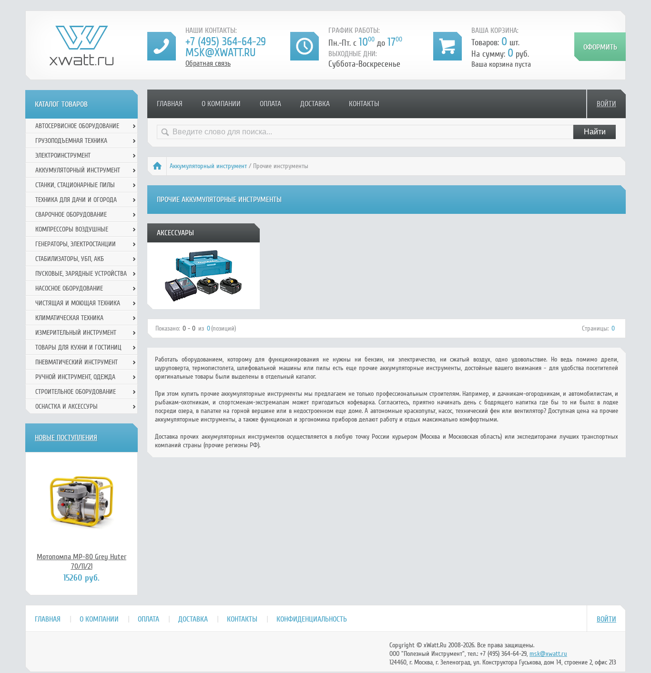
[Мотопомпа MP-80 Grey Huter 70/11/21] (81, 502)
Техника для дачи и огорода (76, 200)
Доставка (315, 104)
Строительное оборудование (75, 392)
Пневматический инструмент (76, 362)
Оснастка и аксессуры (66, 406)
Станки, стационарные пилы (75, 185)
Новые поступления (66, 437)
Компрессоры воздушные (71, 229)
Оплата (270, 104)
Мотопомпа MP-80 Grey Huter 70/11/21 (81, 561)
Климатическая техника (69, 318)
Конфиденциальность (311, 619)
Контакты (364, 104)
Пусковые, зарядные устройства (81, 274)
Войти (606, 104)
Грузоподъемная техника (71, 141)
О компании (221, 104)
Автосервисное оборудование (77, 126)
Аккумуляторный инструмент (208, 166)
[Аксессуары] (203, 306)
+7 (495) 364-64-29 (225, 42)
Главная (170, 104)
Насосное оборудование (69, 288)
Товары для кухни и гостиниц (78, 347)
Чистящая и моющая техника (77, 303)
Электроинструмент (63, 155)
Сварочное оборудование (71, 215)
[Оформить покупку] (600, 46)
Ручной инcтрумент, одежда (75, 377)
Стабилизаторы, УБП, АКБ (69, 259)
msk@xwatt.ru (220, 53)
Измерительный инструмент (75, 333)
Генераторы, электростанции (75, 244)
